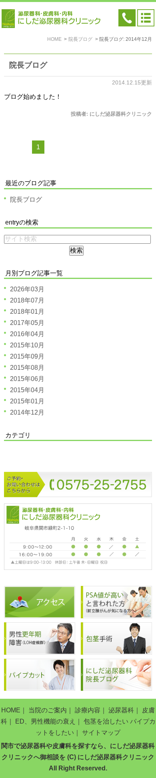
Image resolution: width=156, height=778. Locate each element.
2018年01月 (27, 311)
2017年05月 (27, 322)
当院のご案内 (47, 710)
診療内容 (87, 710)
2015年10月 (27, 345)
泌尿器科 (121, 710)
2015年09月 (27, 356)
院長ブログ (28, 64)
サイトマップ (101, 732)
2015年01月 (27, 401)
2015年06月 (27, 378)
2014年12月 (27, 412)
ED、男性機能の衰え (45, 721)
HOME (10, 710)
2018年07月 (27, 300)
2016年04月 (27, 334)
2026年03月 (27, 289)
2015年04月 (27, 390)
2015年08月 (27, 367)
